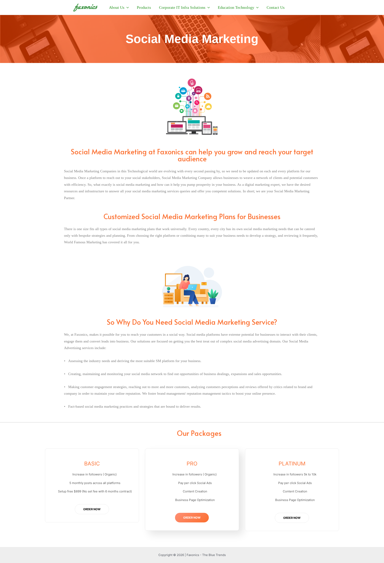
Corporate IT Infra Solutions (182, 7)
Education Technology (236, 7)
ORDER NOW (92, 509)
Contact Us (276, 7)
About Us (116, 7)
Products (144, 7)
